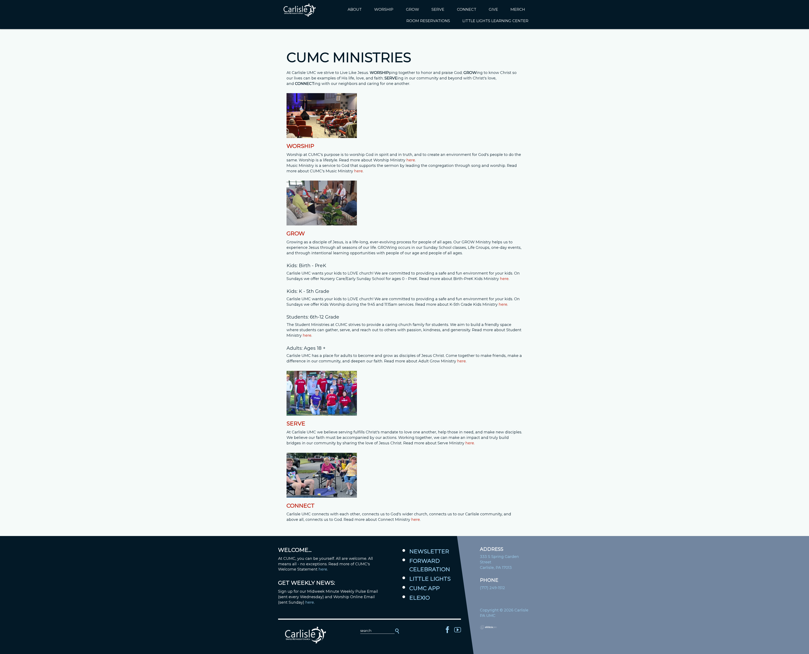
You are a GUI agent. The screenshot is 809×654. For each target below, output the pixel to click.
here (410, 160)
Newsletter (429, 551)
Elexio (419, 597)
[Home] (305, 635)
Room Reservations (428, 21)
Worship (383, 9)
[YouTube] (457, 629)
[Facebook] (447, 629)
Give (493, 9)
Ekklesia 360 (488, 627)
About (355, 9)
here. (470, 443)
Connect (466, 9)
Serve (437, 9)
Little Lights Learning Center (495, 21)
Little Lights (430, 578)
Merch (517, 9)
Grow (412, 9)
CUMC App (424, 588)
